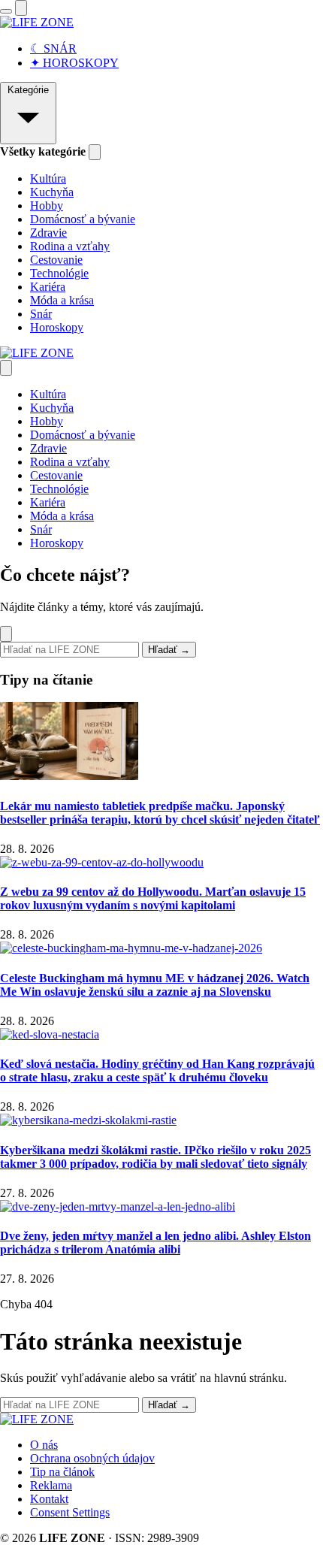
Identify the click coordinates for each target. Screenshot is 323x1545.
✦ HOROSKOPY (74, 62)
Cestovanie (56, 259)
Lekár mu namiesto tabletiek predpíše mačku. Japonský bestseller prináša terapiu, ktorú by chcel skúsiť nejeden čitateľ (160, 813)
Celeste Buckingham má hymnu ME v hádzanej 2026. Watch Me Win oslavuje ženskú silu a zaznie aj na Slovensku (154, 985)
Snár (41, 313)
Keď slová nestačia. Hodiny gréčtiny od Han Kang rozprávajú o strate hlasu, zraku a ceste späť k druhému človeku (157, 1070)
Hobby (46, 205)
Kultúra (48, 178)
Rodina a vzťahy (70, 246)
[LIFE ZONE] (37, 22)
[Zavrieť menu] (6, 368)
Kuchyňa (52, 192)
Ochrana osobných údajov (92, 1458)
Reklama (51, 1485)
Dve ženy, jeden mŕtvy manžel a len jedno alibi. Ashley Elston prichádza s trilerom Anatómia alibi (155, 1242)
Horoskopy (56, 327)
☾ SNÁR (53, 48)
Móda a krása (62, 300)
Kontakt (49, 1498)
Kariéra (47, 286)
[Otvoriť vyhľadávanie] (21, 8)
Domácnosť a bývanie (82, 219)
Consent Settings (70, 1512)
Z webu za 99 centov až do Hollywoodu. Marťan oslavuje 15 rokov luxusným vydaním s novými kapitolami (153, 898)
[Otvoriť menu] (6, 11)
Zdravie (48, 232)
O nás (44, 1444)
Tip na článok (62, 1471)
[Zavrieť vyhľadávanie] (6, 634)
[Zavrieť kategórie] (95, 152)
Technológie (59, 273)
